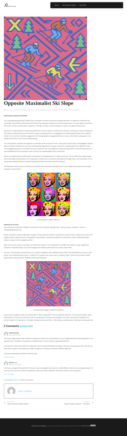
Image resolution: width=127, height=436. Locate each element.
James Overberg (21, 110)
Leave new (26, 326)
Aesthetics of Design (38, 426)
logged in (16, 380)
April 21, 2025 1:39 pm (15, 365)
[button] (87, 5)
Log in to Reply (9, 357)
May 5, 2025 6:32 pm (15, 335)
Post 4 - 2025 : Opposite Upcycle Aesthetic (44, 110)
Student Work (62, 110)
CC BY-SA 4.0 (85, 426)
